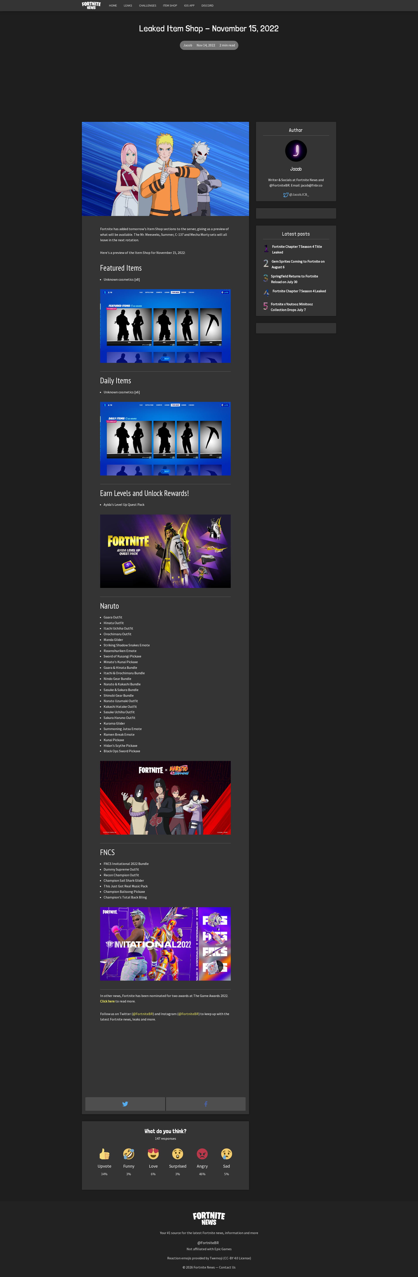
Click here (107, 1001)
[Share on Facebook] (206, 1104)
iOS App (189, 5)
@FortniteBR (143, 1014)
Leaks (128, 5)
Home (113, 5)
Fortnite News (204, 1267)
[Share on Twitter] (125, 1104)
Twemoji (216, 1258)
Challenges (147, 5)
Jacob (187, 45)
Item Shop (170, 5)
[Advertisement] (209, 89)
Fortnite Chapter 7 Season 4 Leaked (299, 291)
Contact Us (227, 1267)
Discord (208, 5)
